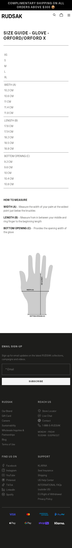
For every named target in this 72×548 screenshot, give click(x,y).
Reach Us (44, 402)
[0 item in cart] (61, 14)
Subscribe (36, 381)
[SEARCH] (54, 15)
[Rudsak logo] (12, 16)
